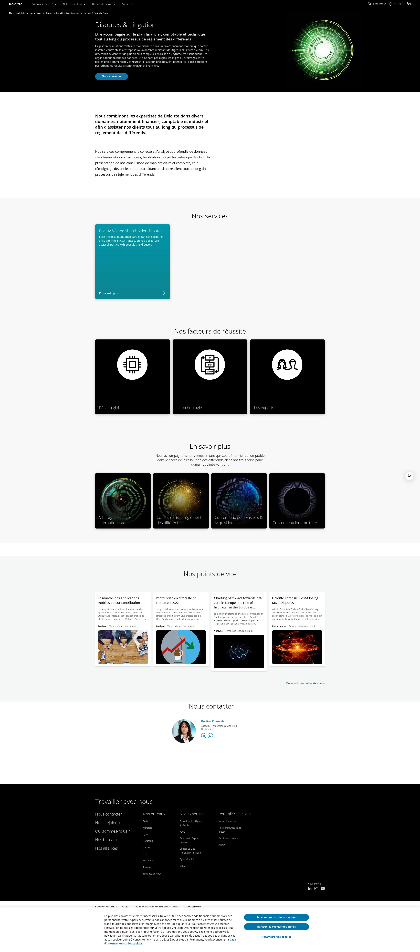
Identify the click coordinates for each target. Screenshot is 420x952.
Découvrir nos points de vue (304, 683)
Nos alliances (106, 848)
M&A (182, 865)
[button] (376, 4)
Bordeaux (148, 840)
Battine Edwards (212, 721)
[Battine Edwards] (184, 731)
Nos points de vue (102, 4)
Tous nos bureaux (152, 873)
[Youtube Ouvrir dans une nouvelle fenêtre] (323, 889)
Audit (182, 831)
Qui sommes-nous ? (43, 4)
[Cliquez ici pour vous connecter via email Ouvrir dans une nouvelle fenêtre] (210, 735)
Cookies (125, 906)
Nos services (35, 13)
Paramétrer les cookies (276, 936)
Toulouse (147, 867)
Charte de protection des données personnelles (157, 906)
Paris (145, 821)
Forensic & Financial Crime (96, 13)
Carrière (127, 4)
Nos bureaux (106, 839)
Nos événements (227, 821)
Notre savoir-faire (73, 4)
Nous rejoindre (108, 822)
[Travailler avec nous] (409, 4)
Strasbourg (148, 860)
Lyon (145, 834)
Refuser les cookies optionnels (276, 926)
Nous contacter (111, 76)
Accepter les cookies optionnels (276, 917)
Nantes (146, 847)
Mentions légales (193, 906)
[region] (210, 929)
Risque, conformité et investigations (62, 13)
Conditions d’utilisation (106, 906)
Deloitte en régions (228, 838)
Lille (145, 854)
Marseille (147, 827)
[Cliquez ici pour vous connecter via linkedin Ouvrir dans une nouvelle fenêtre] (203, 735)
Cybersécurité (187, 859)
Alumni (222, 844)
